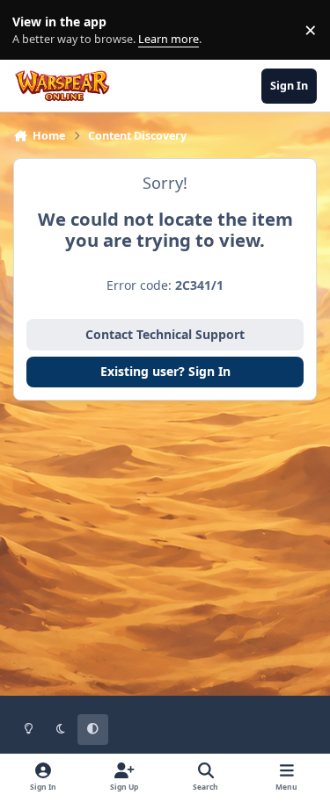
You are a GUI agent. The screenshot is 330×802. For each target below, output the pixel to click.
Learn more (34, 30)
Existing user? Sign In (165, 371)
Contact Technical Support (165, 334)
